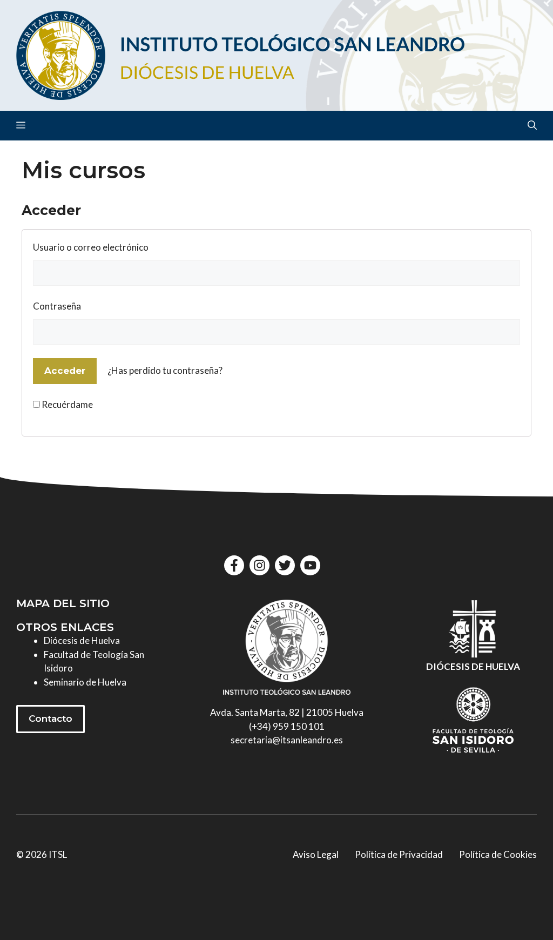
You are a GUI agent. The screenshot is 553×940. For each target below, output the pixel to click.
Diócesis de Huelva (82, 640)
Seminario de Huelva (85, 682)
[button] (532, 125)
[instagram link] (259, 565)
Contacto (50, 718)
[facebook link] (234, 565)
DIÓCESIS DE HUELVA (473, 666)
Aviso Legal (316, 854)
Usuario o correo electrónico (91, 247)
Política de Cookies (498, 854)
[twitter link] (285, 565)
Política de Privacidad (399, 854)
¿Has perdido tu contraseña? (164, 370)
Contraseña (57, 306)
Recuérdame (66, 404)
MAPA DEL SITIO (63, 603)
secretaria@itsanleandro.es (287, 740)
